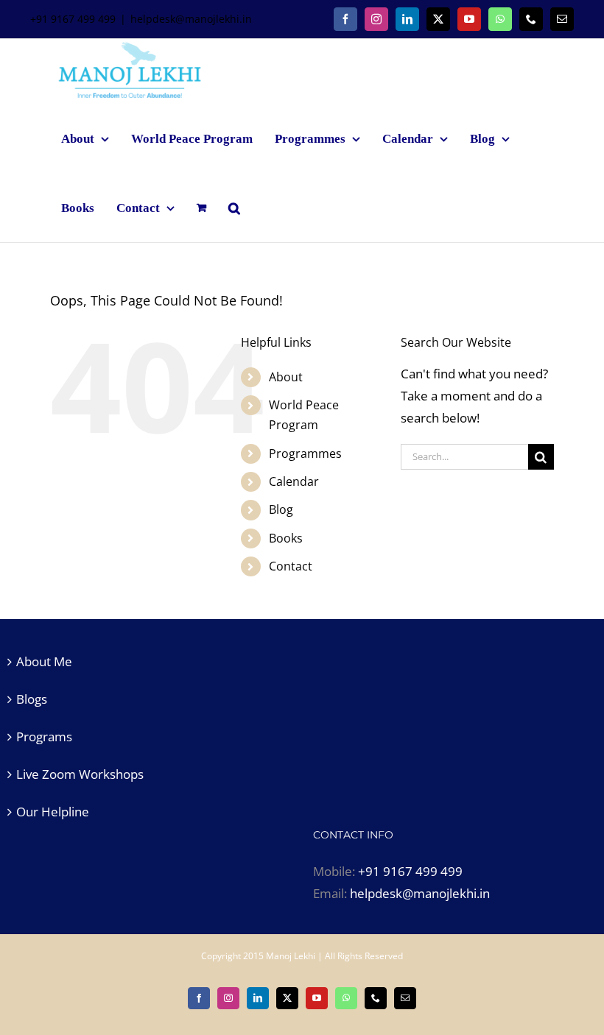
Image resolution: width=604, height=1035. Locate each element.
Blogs (31, 698)
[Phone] (531, 19)
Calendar (294, 481)
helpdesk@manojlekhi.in (191, 19)
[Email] (562, 19)
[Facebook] (345, 19)
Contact (290, 566)
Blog (281, 509)
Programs (44, 736)
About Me (44, 661)
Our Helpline (52, 811)
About (286, 377)
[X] (438, 19)
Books (286, 538)
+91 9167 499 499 (410, 871)
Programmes (305, 453)
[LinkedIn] (407, 19)
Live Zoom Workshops (80, 774)
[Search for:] (464, 455)
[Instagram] (376, 19)
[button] (234, 207)
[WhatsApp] (500, 19)
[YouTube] (469, 19)
